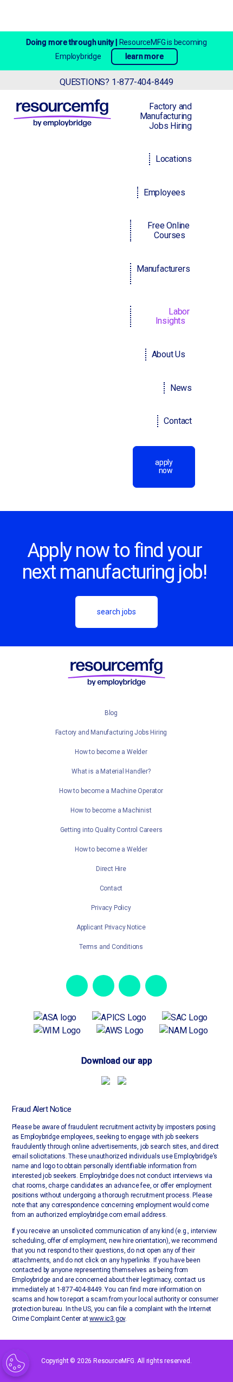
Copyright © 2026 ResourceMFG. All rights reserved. (116, 1361)
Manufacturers (163, 269)
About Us (168, 354)
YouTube (156, 986)
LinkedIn (129, 986)
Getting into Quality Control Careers (111, 830)
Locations (174, 159)
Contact (178, 421)
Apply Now (164, 466)
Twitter (103, 986)
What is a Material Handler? (111, 771)
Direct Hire (111, 869)
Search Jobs (116, 611)
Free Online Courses (168, 230)
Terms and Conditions (111, 947)
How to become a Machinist (110, 810)
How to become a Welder (111, 752)
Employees (164, 192)
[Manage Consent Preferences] (15, 1363)
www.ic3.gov (107, 1318)
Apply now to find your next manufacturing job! (114, 561)
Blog (111, 713)
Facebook (77, 986)
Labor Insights (173, 316)
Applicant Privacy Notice (111, 927)
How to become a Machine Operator (111, 791)
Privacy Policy (111, 908)
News (181, 388)
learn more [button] (144, 56)
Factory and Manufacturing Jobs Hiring (166, 115)
